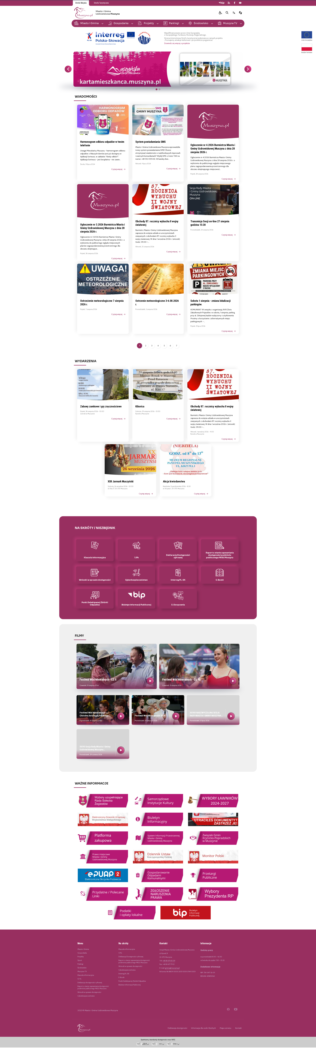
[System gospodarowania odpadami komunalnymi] (158, 881)
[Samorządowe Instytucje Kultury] (158, 807)
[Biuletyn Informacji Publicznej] (185, 919)
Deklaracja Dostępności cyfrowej (130, 956)
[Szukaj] (227, 12)
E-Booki (121, 977)
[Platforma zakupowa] (103, 844)
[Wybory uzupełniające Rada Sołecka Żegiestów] (103, 807)
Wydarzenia (85, 361)
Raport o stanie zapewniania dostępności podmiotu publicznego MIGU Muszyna (134, 961)
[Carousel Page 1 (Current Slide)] (156, 89)
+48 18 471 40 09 (169, 961)
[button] (220, 12)
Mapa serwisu (225, 1028)
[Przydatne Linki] (103, 900)
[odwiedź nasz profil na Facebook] (234, 3)
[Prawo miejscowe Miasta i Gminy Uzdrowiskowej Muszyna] (103, 863)
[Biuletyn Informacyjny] (158, 825)
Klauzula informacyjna (86, 975)
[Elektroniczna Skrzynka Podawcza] (103, 881)
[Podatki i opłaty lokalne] (130, 919)
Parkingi (80, 964)
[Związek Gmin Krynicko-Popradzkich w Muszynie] (213, 844)
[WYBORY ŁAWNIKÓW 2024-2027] (213, 807)
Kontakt (238, 1028)
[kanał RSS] (229, 3)
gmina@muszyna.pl (172, 968)
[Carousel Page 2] (159, 89)
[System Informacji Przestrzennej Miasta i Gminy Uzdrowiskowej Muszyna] (158, 844)
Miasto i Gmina (83, 949)
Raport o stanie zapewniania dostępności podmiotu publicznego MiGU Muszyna (93, 987)
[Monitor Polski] (213, 863)
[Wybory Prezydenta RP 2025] (213, 900)
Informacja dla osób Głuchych (203, 1028)
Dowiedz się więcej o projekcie (177, 43)
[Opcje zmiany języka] (234, 12)
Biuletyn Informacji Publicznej (129, 985)
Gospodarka (82, 953)
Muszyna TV (82, 971)
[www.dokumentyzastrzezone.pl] (213, 825)
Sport (80, 960)
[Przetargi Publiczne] (213, 881)
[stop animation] (78, 81)
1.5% (120, 953)
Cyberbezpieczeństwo (86, 996)
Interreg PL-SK (123, 974)
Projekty (81, 956)
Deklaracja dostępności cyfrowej (90, 982)
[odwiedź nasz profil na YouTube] (240, 3)
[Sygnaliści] (158, 900)
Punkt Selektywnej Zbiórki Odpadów (132, 981)
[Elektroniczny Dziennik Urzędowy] (103, 825)
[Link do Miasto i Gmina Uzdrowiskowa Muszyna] (83, 1028)
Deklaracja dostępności (177, 1028)
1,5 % (79, 979)
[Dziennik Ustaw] (158, 863)
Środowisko (82, 968)
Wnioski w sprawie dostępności (89, 992)
